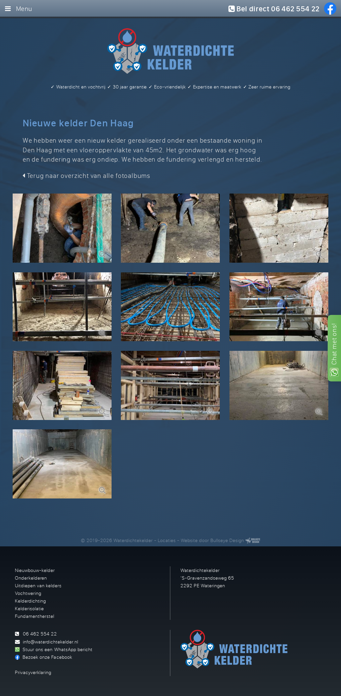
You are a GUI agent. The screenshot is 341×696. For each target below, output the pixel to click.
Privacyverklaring (33, 672)
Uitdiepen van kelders (38, 585)
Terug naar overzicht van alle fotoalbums (87, 175)
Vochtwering (28, 593)
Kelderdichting (30, 601)
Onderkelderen (31, 578)
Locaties (167, 540)
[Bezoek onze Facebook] (330, 8)
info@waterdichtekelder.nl (50, 641)
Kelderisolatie (29, 608)
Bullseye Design (227, 540)
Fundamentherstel (34, 616)
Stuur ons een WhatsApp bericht (57, 649)
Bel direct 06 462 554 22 (277, 8)
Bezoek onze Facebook (47, 657)
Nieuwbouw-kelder (35, 570)
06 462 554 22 (40, 633)
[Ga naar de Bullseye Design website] (252, 540)
